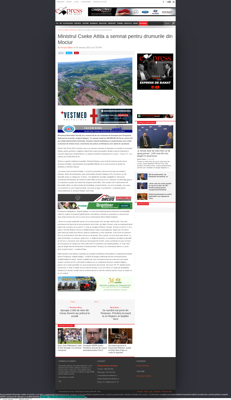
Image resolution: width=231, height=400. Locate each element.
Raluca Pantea (141, 159)
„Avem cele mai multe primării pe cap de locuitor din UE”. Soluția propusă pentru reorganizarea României (160, 187)
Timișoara (60, 2)
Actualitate (68, 23)
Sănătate (112, 23)
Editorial (143, 23)
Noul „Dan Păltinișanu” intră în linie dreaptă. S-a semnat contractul (69, 348)
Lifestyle (128, 23)
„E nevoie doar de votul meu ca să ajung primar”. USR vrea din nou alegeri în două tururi (153, 153)
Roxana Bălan (67, 48)
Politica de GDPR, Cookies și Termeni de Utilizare (66, 397)
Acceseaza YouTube (144, 376)
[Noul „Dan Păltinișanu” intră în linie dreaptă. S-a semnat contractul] (70, 343)
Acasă (59, 30)
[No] (86, 397)
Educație (102, 23)
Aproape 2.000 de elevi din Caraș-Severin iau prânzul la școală (75, 313)
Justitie (85, 23)
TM (61, 23)
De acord (44, 397)
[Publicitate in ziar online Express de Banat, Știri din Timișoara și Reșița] (95, 133)
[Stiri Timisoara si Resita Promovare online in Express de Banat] (95, 291)
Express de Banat (143, 366)
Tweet (72, 302)
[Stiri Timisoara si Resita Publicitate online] (95, 201)
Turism (120, 23)
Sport (135, 23)
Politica (77, 23)
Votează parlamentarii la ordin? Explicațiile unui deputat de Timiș (160, 196)
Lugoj (76, 2)
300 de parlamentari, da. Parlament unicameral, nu (158, 175)
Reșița (69, 2)
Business (94, 23)
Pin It (96, 302)
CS (57, 23)
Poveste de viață (100, 2)
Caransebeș (86, 2)
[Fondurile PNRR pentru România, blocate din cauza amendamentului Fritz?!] (95, 343)
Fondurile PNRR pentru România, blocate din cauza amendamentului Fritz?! (95, 348)
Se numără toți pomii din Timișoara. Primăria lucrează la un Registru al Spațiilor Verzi (115, 314)
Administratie (73, 30)
